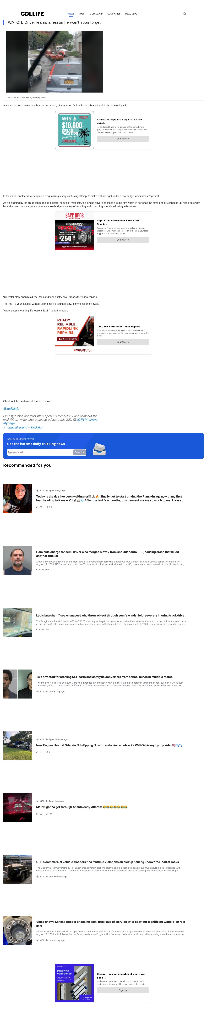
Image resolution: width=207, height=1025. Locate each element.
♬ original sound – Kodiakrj (23, 427)
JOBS (82, 13)
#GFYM (81, 419)
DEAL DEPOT (132, 13)
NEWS (71, 13)
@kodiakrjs (11, 408)
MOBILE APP (96, 13)
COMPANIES (113, 13)
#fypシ (93, 419)
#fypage (9, 423)
